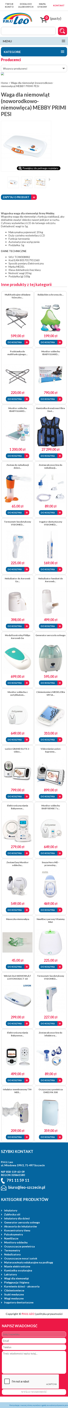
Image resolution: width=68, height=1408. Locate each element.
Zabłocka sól (12, 1214)
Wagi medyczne (14, 1298)
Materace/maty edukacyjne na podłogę (28, 1262)
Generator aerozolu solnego (22, 1222)
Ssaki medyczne (14, 1294)
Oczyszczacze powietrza (19, 1246)
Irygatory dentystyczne (18, 1302)
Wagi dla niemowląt (16, 1278)
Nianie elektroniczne (17, 1266)
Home (4, 82)
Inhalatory (10, 1210)
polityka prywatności (49, 1313)
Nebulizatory (12, 1254)
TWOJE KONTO (9, 5)
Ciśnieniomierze (14, 1290)
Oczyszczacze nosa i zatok (20, 1258)
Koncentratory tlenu (17, 1230)
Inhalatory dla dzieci (17, 1218)
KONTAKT (59, 5)
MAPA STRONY (42, 5)
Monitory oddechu (16, 1242)
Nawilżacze (11, 1238)
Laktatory (10, 1274)
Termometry (12, 1250)
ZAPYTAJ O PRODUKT (16, 197)
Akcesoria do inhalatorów (20, 1226)
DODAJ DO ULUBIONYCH (25, 5)
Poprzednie (3, 179)
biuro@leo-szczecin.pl (26, 1187)
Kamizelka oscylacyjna (18, 1270)
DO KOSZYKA (15, 342)
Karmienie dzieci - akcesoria (21, 1286)
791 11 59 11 (18, 1180)
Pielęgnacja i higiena (16, 1282)
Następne (49, 179)
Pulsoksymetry (13, 1234)
